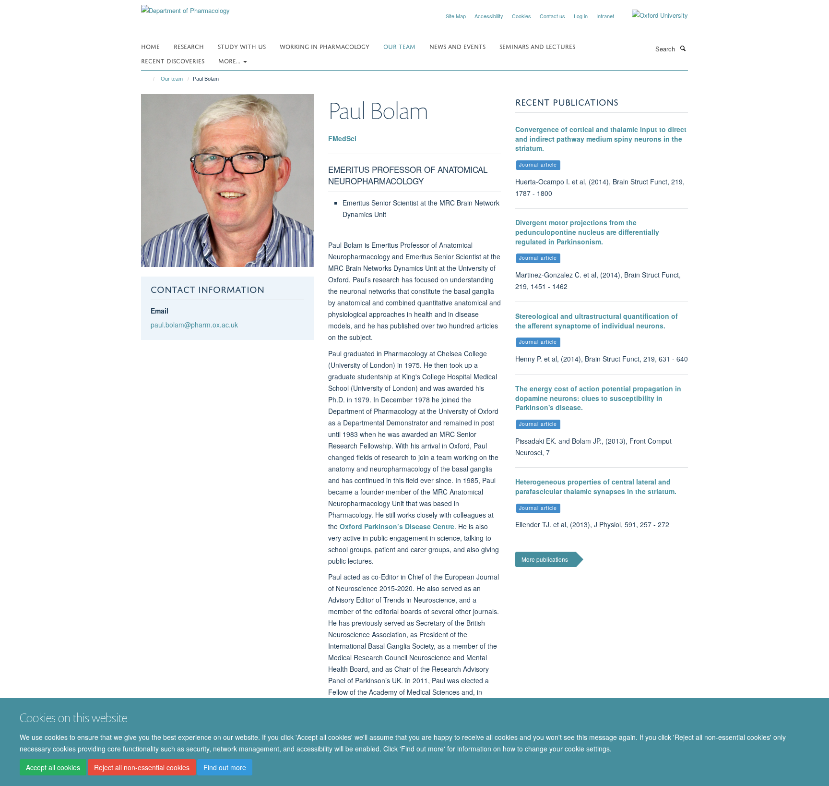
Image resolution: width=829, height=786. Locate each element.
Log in (581, 16)
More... (230, 60)
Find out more (224, 767)
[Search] (682, 48)
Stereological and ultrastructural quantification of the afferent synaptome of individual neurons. (596, 320)
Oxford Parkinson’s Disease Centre (397, 526)
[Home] (149, 78)
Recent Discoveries (172, 60)
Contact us (552, 16)
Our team (399, 45)
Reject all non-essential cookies (141, 767)
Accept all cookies (53, 767)
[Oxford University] (652, 15)
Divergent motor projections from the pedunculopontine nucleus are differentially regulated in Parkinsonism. (587, 232)
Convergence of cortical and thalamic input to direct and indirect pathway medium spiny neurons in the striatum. (601, 138)
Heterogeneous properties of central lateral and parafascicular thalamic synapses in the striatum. (595, 486)
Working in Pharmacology (324, 45)
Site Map (456, 16)
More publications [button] (544, 559)
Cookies (521, 16)
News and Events (457, 45)
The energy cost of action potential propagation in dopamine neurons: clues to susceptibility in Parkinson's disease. (598, 398)
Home (150, 45)
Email (159, 310)
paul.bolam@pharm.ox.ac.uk (194, 324)
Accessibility (488, 16)
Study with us (242, 45)
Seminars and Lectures (537, 45)
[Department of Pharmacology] (185, 7)
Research (189, 45)
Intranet (605, 16)
